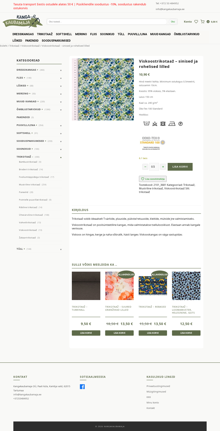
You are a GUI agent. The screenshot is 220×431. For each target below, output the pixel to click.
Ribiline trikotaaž (28, 207)
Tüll (121, 34)
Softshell (64, 34)
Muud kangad (160, 34)
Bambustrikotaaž (28, 161)
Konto (188, 21)
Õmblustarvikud (186, 34)
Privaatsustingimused (158, 386)
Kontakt (151, 408)
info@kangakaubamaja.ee (170, 9)
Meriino (81, 34)
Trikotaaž (45, 34)
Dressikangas (23, 34)
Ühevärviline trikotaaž (31, 214)
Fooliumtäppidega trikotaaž (34, 176)
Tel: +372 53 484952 (167, 3)
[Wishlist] (196, 22)
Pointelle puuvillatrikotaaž (33, 199)
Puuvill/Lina (137, 34)
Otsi (173, 21)
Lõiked (17, 40)
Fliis (93, 34)
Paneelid (23, 192)
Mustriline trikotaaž (29, 184)
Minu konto (153, 402)
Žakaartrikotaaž (27, 237)
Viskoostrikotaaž (30, 45)
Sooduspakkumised (56, 40)
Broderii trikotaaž (28, 169)
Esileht (3, 45)
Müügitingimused (156, 391)
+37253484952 (21, 398)
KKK (149, 397)
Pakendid (31, 40)
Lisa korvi (180, 166)
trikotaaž (144, 192)
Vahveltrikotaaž (27, 222)
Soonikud (107, 34)
